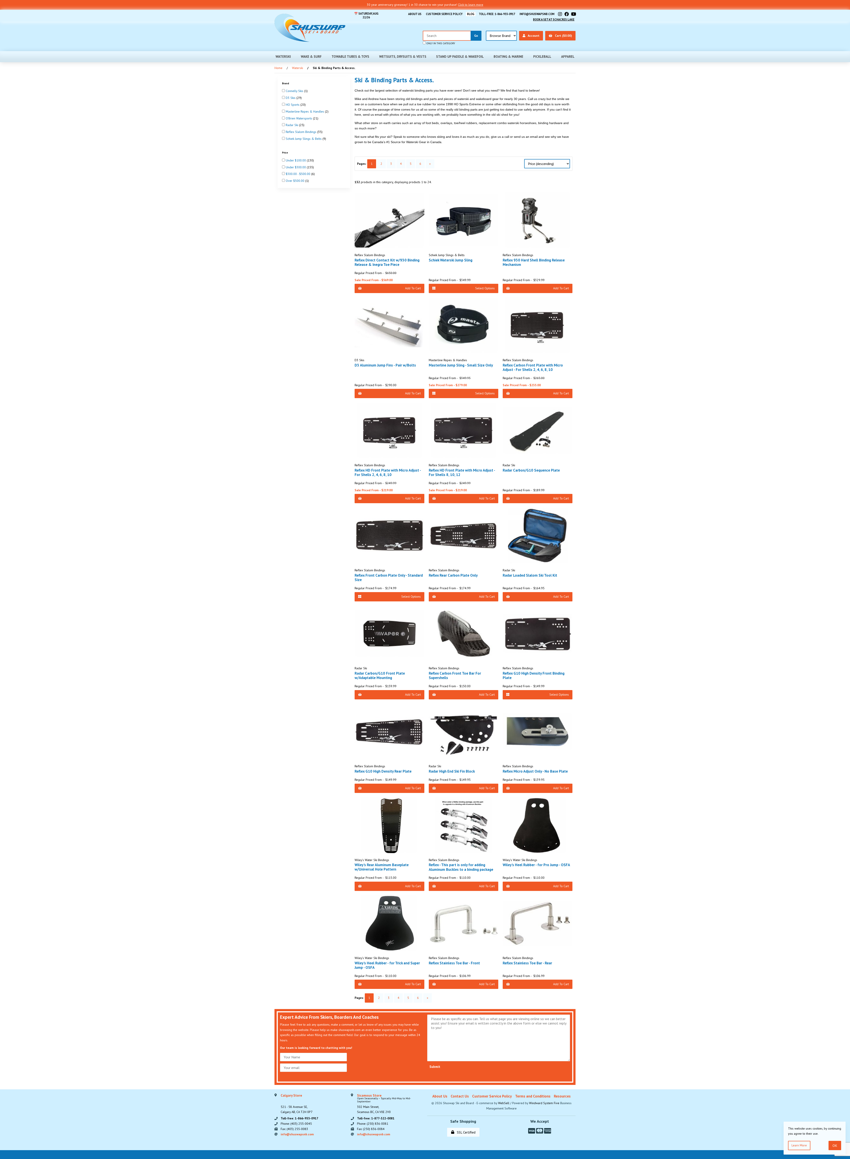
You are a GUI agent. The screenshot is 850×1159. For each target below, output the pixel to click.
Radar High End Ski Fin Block (452, 771)
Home (278, 68)
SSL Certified (465, 1132)
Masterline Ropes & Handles (305, 111)
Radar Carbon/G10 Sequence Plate (531, 470)
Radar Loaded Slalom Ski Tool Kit (530, 575)
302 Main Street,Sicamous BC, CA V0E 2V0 (384, 1104)
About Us (414, 14)
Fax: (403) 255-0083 (294, 1129)
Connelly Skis (295, 91)
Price (285, 152)
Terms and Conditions (533, 1096)
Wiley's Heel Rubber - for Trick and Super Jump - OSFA (387, 965)
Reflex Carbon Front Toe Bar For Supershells (455, 675)
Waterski (283, 56)
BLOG (470, 14)
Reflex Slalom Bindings (301, 132)
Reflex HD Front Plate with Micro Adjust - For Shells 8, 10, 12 (462, 472)
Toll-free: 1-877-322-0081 (375, 1118)
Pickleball (542, 56)
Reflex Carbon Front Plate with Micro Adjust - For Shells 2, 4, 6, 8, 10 (533, 367)
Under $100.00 (296, 160)
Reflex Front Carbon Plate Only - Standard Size (389, 577)
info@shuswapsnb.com (537, 14)
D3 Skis (291, 98)
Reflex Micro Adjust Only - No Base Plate (535, 771)
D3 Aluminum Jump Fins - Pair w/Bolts (385, 365)
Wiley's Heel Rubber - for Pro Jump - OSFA (536, 864)
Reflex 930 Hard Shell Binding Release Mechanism (534, 262)
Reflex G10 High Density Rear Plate (383, 771)
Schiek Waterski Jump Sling (450, 260)
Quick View (391, 247)
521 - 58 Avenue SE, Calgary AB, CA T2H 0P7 (297, 1104)
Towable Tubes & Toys (350, 56)
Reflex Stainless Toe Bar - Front (454, 963)
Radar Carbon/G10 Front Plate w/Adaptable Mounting (380, 675)
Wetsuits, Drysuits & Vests (402, 56)
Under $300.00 (296, 167)
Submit (434, 1067)
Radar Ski (292, 125)
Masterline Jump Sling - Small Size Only (461, 365)
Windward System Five (544, 1103)
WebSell (503, 1103)
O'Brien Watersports (299, 118)
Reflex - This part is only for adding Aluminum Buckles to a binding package (461, 867)
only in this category (440, 43)
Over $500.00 (295, 181)
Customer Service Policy (444, 14)
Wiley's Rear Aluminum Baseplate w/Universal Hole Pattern (382, 867)
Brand (286, 83)
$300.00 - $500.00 (298, 174)
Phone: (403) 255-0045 (296, 1124)
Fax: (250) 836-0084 (370, 1129)
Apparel (567, 56)
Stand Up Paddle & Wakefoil (460, 56)
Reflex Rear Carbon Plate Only (453, 575)
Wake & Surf (311, 56)
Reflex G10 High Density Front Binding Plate (533, 675)
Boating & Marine (508, 56)
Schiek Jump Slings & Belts (304, 139)
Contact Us (460, 1096)
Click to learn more (470, 5)
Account (532, 36)
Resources (562, 1096)
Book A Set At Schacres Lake (553, 19)
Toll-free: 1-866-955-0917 (497, 14)
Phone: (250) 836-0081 (372, 1124)
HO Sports (293, 105)
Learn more (799, 1145)
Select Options (485, 288)
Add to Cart (413, 288)
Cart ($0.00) (562, 36)
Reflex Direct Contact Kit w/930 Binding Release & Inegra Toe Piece (387, 262)
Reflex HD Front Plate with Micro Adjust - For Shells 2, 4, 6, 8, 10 (388, 472)
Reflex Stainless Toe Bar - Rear (527, 963)
